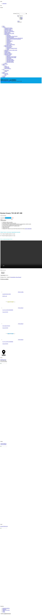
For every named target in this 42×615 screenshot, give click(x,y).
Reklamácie (4, 609)
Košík (18, 21)
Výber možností (20, 307)
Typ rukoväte (3, 217)
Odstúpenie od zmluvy (6, 610)
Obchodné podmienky (6, 608)
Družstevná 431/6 (3, 359)
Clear (12, 217)
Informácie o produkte (6, 81)
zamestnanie (4, 3)
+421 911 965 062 (3, 10)
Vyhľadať (14, 13)
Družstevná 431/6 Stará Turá (5, 12)
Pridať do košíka (3, 220)
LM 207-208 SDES (28, 228)
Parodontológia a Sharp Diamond (15, 277)
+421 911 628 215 (3, 9)
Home (1, 81)
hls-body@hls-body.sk (4, 11)
